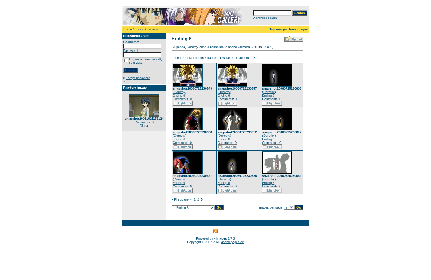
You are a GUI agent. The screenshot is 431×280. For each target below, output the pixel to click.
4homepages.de (232, 242)
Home (127, 29)
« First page (180, 199)
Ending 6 (179, 95)
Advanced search (265, 17)
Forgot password (138, 78)
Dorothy (179, 92)
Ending (139, 29)
